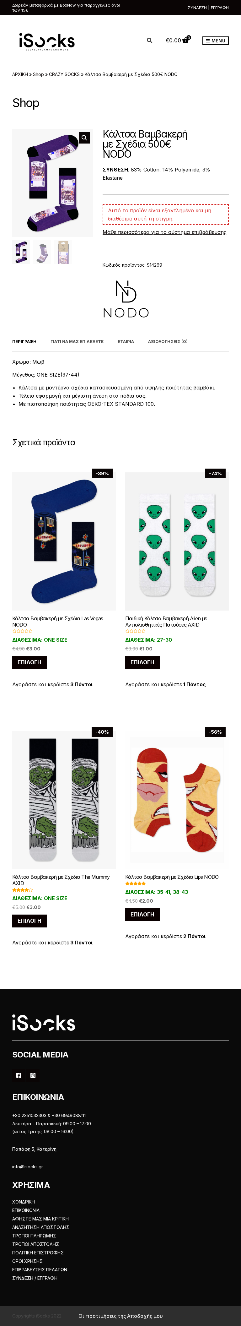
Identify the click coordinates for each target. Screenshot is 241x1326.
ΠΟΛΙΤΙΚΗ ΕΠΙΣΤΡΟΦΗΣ (38, 1252)
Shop (38, 74)
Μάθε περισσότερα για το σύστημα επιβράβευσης (165, 232)
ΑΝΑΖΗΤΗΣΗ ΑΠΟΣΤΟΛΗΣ (40, 1227)
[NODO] (126, 299)
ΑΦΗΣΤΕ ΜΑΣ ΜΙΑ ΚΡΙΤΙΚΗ (40, 1218)
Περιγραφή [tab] (24, 341)
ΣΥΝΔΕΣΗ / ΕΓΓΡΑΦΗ (34, 1278)
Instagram (33, 1075)
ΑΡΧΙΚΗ (20, 74)
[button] (84, 138)
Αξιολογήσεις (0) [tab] (168, 341)
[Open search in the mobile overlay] (153, 41)
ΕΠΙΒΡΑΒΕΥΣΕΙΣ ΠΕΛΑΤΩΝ (39, 1269)
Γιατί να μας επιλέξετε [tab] (77, 341)
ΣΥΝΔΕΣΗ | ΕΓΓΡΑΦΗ (208, 7)
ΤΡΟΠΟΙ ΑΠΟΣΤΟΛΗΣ (35, 1244)
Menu (218, 40)
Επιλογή (29, 662)
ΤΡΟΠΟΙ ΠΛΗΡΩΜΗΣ (34, 1235)
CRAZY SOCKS (64, 74)
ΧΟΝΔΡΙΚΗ (23, 1201)
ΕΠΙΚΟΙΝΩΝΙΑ (26, 1210)
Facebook (18, 1075)
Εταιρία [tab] (126, 341)
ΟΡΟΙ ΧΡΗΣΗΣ (27, 1261)
